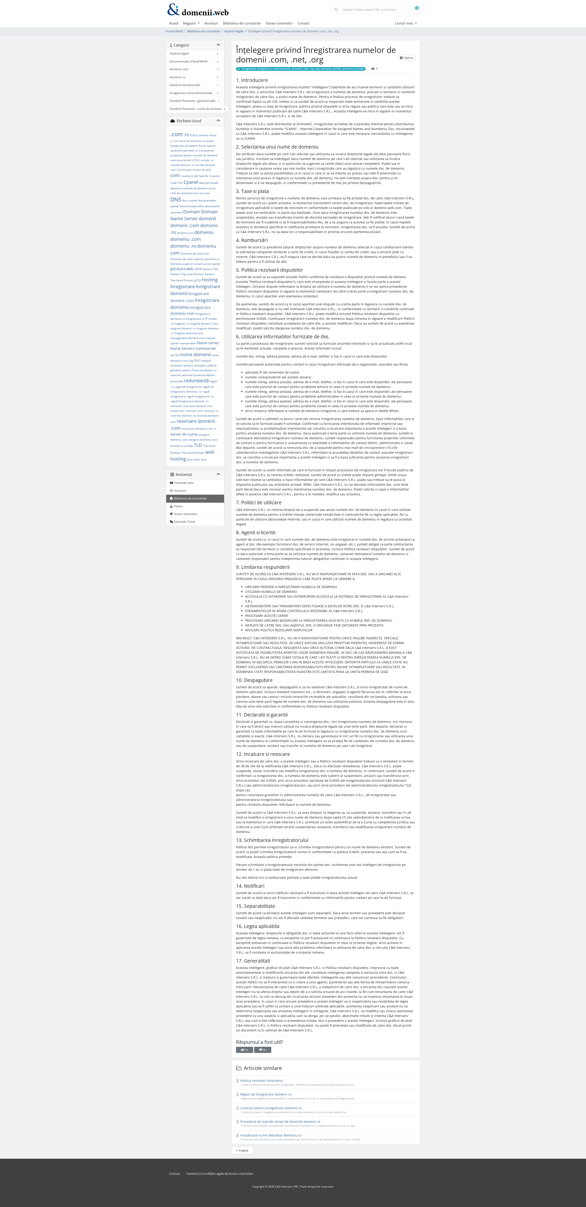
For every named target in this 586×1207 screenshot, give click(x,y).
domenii (207, 218)
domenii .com (184, 225)
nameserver (205, 348)
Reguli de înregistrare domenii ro (297, 1096)
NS (177, 355)
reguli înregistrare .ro (200, 396)
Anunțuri (211, 23)
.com (176, 134)
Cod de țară (184, 170)
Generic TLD (210, 269)
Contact (303, 23)
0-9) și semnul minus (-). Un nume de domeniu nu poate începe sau (193, 140)
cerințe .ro (207, 160)
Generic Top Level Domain (187, 274)
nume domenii (195, 354)
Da (246, 1050)
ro (214, 429)
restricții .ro (211, 411)
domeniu (203, 232)
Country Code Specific (195, 176)
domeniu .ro (183, 246)
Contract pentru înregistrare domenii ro (293, 1110)
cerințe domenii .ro (182, 165)
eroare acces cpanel (207, 264)
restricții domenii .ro (183, 416)
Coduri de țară (202, 170)
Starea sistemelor (279, 23)
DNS (175, 199)
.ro (186, 134)
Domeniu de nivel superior (187, 259)
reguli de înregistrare (188, 387)
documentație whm (192, 206)
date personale (208, 183)
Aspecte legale (234, 31)
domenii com (185, 233)
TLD (198, 445)
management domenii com (187, 338)
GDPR (198, 269)
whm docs (200, 459)
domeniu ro (212, 259)
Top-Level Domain (192, 453)
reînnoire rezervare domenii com (191, 406)
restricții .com (194, 411)
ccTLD (196, 160)
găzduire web (181, 268)
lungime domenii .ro (183, 328)
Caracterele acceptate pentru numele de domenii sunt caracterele (193, 155)
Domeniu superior (181, 264)
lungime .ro (182, 323)
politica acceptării (195, 365)
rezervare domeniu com (197, 429)
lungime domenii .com (204, 323)
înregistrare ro (195, 319)
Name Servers (182, 348)
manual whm (188, 343)
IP (206, 319)
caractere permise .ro (184, 150)
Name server (208, 342)
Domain (191, 212)
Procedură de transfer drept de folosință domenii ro (298, 1123)
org (191, 361)
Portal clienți (174, 31)
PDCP (197, 361)
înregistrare (182, 286)
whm (190, 459)
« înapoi (242, 1150)
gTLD (197, 280)
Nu (264, 1050)
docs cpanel (189, 200)
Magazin (190, 23)
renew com (177, 411)
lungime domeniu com (189, 333)
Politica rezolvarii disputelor (297, 1082)
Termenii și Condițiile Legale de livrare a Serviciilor (219, 1174)
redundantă (196, 380)
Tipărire (408, 58)
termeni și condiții (181, 446)
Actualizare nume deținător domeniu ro (300, 1137)
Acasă (173, 23)
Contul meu (404, 23)
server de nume (184, 434)
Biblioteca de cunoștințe (242, 23)
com (175, 175)
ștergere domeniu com (202, 440)
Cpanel (191, 182)
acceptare (191, 146)
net (172, 355)
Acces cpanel (207, 146)
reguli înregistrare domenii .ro (189, 401)
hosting (210, 280)
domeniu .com (185, 239)
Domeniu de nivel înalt (195, 253)
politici (186, 370)
